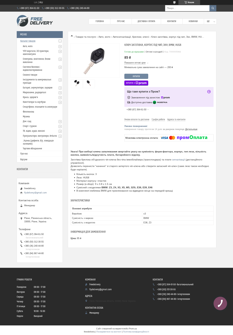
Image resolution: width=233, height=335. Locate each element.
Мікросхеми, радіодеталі (34, 92)
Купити (136, 76)
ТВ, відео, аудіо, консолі (34, 131)
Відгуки (23, 159)
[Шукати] (212, 8)
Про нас (121, 21)
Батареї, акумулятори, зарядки (37, 87)
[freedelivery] (35, 21)
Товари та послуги (85, 36)
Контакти (171, 21)
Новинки (193, 21)
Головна (100, 21)
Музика (26, 116)
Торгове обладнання (32, 148)
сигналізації (178, 159)
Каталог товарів (27, 41)
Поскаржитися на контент (108, 332)
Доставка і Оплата (146, 21)
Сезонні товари (30, 75)
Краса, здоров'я (30, 97)
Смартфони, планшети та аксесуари (40, 107)
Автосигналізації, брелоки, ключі (131, 36)
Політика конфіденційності (136, 332)
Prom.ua (133, 328)
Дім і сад (27, 121)
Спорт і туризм (30, 126)
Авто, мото (104, 36)
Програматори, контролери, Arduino (40, 136)
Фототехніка (28, 111)
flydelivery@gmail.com (35, 192)
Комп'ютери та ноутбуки (34, 102)
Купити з (130, 83)
